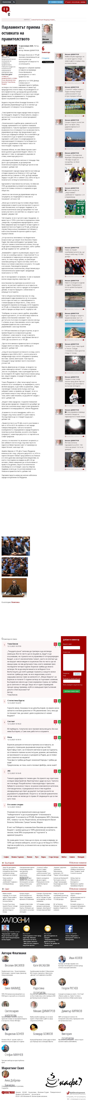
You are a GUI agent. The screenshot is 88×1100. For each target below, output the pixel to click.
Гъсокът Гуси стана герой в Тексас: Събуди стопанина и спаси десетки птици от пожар (75, 349)
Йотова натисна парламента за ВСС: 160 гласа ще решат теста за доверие (74, 446)
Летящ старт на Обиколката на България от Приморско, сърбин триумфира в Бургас (77, 882)
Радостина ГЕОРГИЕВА (39, 989)
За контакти (36, 1094)
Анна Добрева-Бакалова (13, 1081)
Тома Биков (11, 82)
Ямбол (64, 857)
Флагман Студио (43, 1092)
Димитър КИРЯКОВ (72, 1011)
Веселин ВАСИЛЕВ (14, 965)
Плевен (29, 857)
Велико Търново (18, 857)
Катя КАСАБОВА (41, 965)
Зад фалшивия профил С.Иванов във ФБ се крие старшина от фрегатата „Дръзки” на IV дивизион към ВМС (42, 973)
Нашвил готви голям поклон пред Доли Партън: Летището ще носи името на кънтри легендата (75, 382)
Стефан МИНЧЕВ (14, 1054)
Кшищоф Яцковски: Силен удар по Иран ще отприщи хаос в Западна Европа (43, 1040)
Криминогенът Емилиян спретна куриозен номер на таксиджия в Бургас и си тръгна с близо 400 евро (14, 1019)
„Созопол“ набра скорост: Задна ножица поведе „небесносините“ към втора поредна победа (74, 92)
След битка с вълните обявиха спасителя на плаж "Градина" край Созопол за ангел (78, 870)
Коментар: (66, 652)
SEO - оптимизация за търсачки (76, 1099)
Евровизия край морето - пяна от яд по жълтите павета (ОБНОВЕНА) (70, 1040)
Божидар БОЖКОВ (43, 1033)
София (6, 857)
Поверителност (55, 1092)
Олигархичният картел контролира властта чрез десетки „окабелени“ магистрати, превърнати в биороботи (27, 871)
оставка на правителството (7, 77)
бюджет (4, 84)
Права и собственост (23, 1094)
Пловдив (81, 857)
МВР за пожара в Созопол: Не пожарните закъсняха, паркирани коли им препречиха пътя (71, 1019)
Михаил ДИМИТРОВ (44, 1011)
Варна (43, 857)
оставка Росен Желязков (9, 79)
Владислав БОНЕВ (14, 1033)
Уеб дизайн (70, 1096)
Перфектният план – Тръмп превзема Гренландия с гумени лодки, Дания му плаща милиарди (14, 973)
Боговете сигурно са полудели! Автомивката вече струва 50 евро (78, 906)
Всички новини (78, 862)
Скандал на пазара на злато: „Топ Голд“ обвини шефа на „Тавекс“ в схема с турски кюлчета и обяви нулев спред (71, 996)
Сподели (45, 58)
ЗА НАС (24, 1092)
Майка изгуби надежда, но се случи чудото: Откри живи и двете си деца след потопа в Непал (74, 60)
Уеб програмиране (79, 1096)
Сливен (72, 857)
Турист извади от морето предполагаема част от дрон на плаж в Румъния (74, 318)
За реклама (32, 1092)
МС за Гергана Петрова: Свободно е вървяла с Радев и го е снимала (61, 907)
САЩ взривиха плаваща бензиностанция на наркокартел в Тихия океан (75, 414)
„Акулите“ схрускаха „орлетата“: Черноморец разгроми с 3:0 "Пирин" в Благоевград (61, 871)
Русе (36, 857)
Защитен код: (66, 674)
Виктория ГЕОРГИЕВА (68, 1035)
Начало (18, 1092)
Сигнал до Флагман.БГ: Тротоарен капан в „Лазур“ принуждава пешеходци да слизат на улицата (61, 882)
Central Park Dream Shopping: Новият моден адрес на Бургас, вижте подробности (57, 20)
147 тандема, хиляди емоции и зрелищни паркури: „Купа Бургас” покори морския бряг (44, 907)
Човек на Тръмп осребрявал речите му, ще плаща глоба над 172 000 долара (74, 253)
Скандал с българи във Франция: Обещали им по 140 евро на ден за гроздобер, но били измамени (74, 159)
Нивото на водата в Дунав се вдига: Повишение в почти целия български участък (74, 286)
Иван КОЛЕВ (75, 958)
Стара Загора (53, 857)
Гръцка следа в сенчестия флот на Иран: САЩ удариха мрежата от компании (74, 125)
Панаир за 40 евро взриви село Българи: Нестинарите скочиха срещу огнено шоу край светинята (27, 882)
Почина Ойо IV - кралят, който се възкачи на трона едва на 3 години (13, 1040)
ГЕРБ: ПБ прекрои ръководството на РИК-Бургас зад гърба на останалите (13, 995)
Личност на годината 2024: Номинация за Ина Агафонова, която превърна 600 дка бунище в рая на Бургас (42, 996)
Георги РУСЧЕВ (70, 988)
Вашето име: (67, 644)
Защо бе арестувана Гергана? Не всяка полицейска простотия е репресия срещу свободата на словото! (10, 871)
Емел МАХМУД (12, 988)
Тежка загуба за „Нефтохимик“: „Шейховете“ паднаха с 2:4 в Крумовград (74, 193)
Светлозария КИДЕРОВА (11, 1012)
